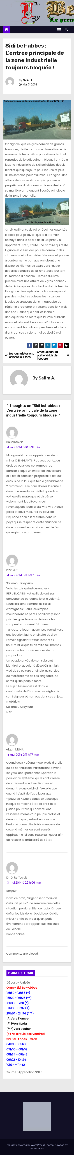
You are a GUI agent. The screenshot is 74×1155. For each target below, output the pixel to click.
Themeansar (36, 1148)
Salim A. (28, 80)
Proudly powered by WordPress (25, 1145)
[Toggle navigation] (59, 29)
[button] (67, 29)
